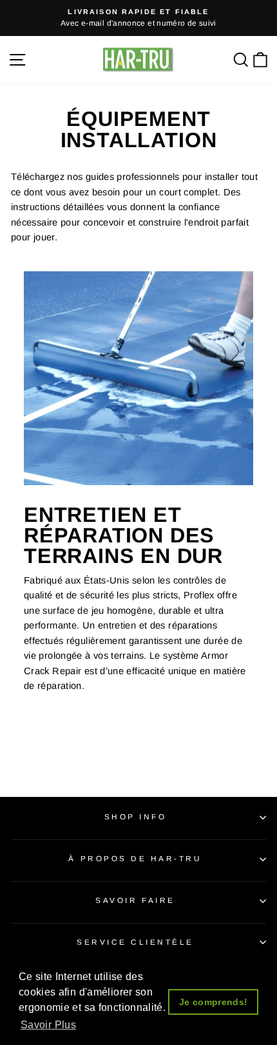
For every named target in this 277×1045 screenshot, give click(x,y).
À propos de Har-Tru (135, 858)
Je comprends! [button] (213, 1002)
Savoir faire (135, 900)
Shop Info (135, 816)
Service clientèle (135, 942)
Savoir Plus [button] (48, 1024)
